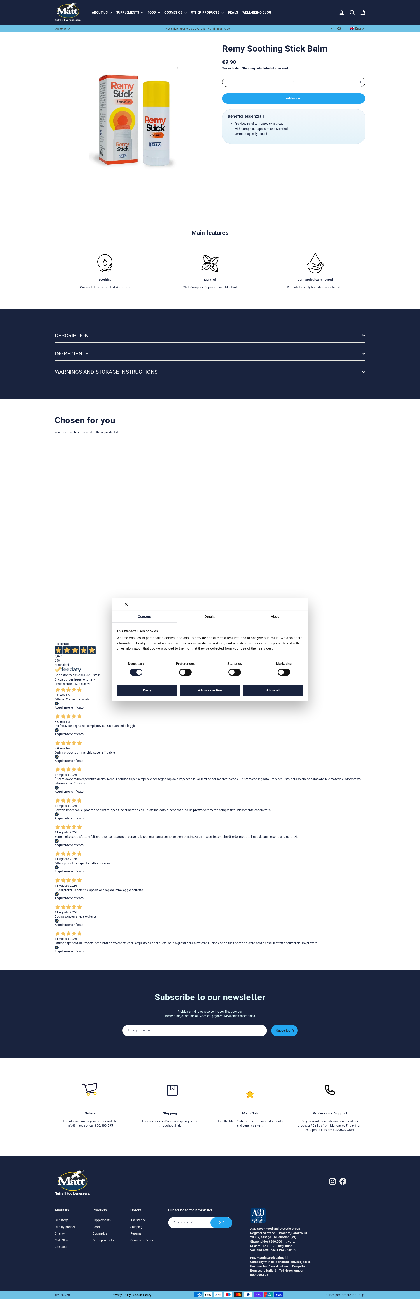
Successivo (83, 684)
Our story (61, 1220)
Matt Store (62, 1240)
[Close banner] (126, 604)
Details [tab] (210, 616)
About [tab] (275, 616)
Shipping (248, 68)
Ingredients (71, 354)
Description (72, 336)
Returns (135, 1233)
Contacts (61, 1247)
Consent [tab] (144, 616)
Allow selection (210, 690)
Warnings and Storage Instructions (106, 372)
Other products (205, 12)
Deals (233, 12)
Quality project (65, 1227)
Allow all (273, 690)
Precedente (64, 684)
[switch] (185, 672)
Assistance (138, 1220)
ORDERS (60, 28)
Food (152, 12)
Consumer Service (142, 1240)
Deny (147, 690)
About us (100, 12)
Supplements (128, 12)
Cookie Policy (142, 1295)
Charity (60, 1233)
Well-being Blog (256, 12)
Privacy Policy (121, 1295)
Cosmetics (173, 12)
